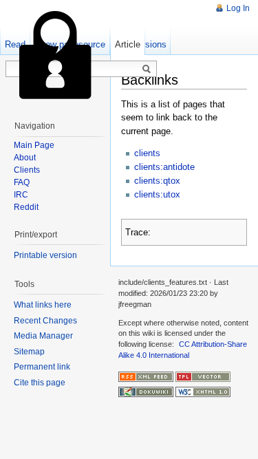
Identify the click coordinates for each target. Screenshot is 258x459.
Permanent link (42, 367)
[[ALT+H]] (55, 55)
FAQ (22, 182)
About (25, 157)
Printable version (45, 255)
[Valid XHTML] (202, 391)
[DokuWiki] (145, 391)
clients (147, 153)
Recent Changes (45, 320)
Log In (238, 8)
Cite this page (39, 382)
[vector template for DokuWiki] (202, 376)
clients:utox (157, 194)
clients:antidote (164, 167)
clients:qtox (157, 180)
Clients (27, 170)
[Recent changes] (145, 376)
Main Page (34, 145)
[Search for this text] (146, 69)
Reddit (26, 207)
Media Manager (43, 336)
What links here (43, 305)
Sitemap (29, 351)
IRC (21, 195)
